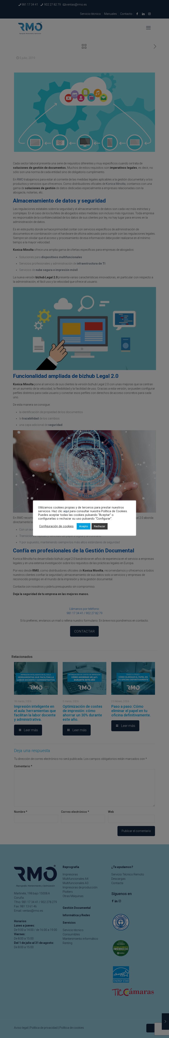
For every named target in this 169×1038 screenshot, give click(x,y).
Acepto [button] (83, 526)
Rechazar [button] (99, 526)
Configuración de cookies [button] (56, 526)
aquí (66, 511)
